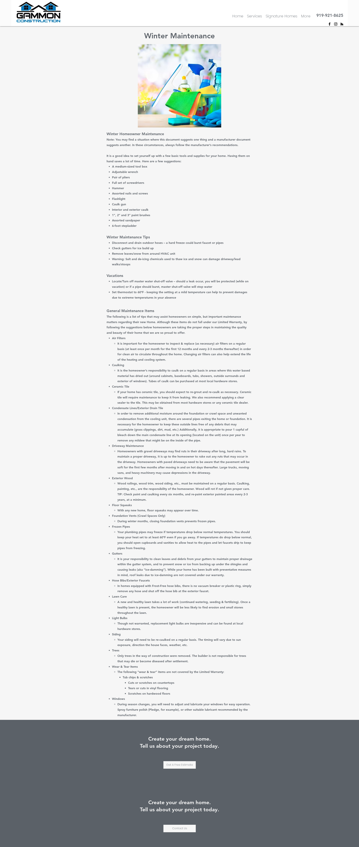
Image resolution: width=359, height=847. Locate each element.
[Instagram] (336, 24)
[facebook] (329, 24)
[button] (305, 16)
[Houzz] (342, 24)
